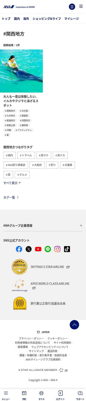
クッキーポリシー (57, 338)
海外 (26, 18)
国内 (17, 18)
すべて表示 (10, 183)
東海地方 (11, 120)
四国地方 (26, 120)
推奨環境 (23, 347)
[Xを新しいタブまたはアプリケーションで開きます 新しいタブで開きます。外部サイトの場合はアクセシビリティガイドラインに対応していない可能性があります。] (28, 249)
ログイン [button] (60, 399)
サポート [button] (80, 399)
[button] (81, 6)
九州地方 (11, 115)
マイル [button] (41, 399)
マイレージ (71, 18)
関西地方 (11, 110)
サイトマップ (36, 351)
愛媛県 (25, 115)
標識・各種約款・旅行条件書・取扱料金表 (43, 355)
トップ (6, 18)
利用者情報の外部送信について (32, 342)
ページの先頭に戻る (74, 324)
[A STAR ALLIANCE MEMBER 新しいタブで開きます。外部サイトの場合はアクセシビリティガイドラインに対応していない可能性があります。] (43, 369)
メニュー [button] (6, 399)
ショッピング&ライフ (47, 18)
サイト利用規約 (62, 342)
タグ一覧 (9, 197)
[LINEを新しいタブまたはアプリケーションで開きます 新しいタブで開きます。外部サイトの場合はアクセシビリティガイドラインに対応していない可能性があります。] (48, 249)
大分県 (25, 110)
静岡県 (25, 125)
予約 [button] (24, 399)
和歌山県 (11, 125)
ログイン (72, 7)
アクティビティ (25, 130)
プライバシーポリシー (31, 338)
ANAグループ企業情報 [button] (17, 225)
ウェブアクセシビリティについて (49, 347)
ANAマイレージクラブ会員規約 (43, 359)
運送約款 (52, 351)
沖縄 (9, 130)
